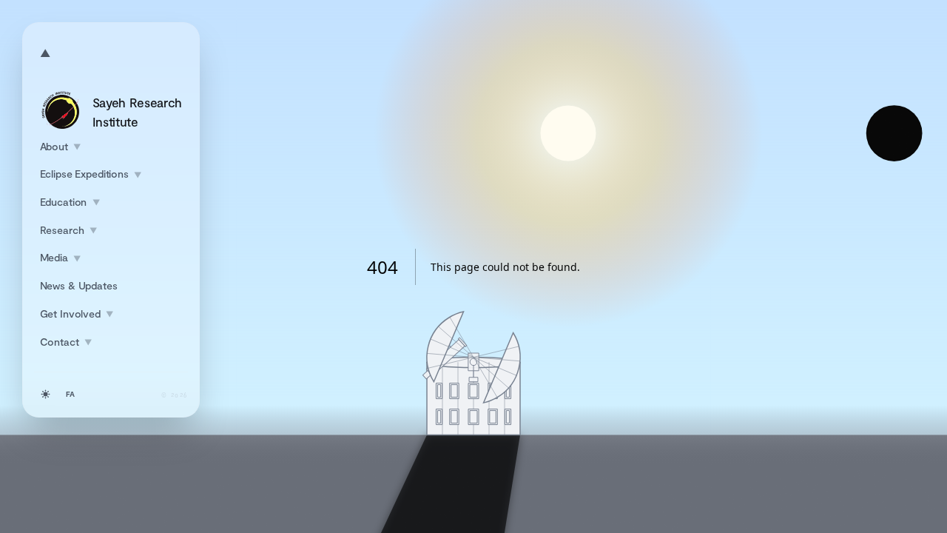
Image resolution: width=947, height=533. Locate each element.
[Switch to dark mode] (45, 394)
